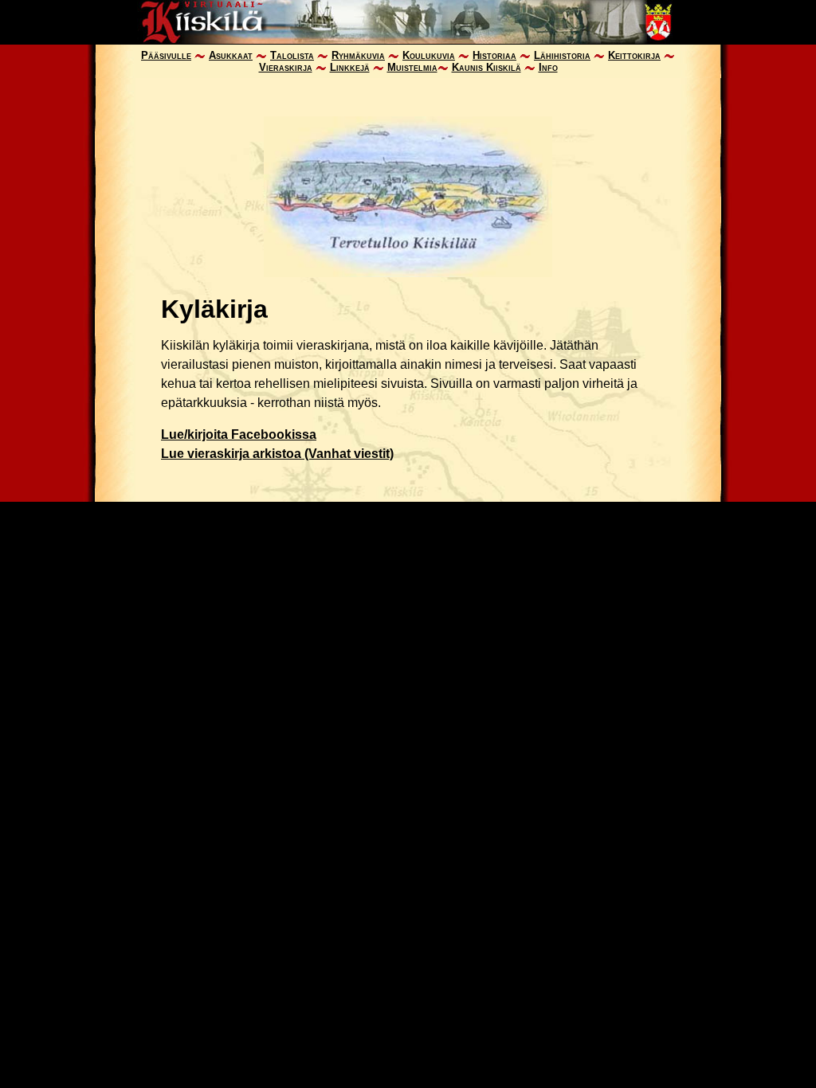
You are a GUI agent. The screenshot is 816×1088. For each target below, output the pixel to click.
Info (548, 67)
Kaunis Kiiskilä (486, 67)
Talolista (292, 55)
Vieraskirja (285, 67)
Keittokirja (634, 55)
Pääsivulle (166, 55)
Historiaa (494, 55)
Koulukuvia (428, 55)
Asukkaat (231, 55)
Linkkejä (350, 67)
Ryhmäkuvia (358, 55)
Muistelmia (412, 67)
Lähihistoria (562, 55)
